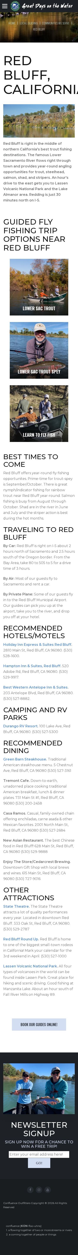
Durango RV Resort (20, 726)
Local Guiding (29, 23)
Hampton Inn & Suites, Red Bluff (31, 666)
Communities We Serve (56, 23)
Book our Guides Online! (39, 1024)
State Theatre (16, 906)
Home (11, 23)
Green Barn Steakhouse (24, 759)
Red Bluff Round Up (20, 939)
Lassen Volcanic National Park (30, 966)
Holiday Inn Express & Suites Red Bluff (37, 645)
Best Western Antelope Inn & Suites (35, 687)
